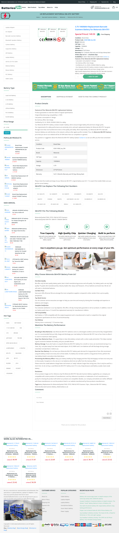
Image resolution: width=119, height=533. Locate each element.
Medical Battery (10, 66)
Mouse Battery (10, 70)
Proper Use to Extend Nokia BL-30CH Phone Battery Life (96, 510)
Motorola (62, 17)
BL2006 (8, 363)
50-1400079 (65, 194)
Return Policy (45, 499)
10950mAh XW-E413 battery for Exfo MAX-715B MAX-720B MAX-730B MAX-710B (19, 239)
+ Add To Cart (93, 77)
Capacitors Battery (11, 49)
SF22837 (18, 368)
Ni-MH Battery (10, 117)
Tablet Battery (65, 496)
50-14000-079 (77, 204)
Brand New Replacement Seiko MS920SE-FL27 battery (20, 168)
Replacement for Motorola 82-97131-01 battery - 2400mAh (69, 452)
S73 (7, 333)
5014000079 (77, 194)
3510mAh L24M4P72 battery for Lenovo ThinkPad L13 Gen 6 (18, 269)
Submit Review (106, 418)
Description (46, 97)
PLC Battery (9, 74)
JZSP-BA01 (9, 338)
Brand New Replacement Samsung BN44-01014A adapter (20, 186)
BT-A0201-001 (42, 204)
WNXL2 (66, 204)
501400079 (89, 194)
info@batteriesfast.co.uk (102, 8)
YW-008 (19, 338)
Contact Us (82, 137)
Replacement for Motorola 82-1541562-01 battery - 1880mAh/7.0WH (50, 452)
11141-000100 (10, 328)
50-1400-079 (40, 194)
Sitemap (44, 511)
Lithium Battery (10, 108)
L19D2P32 (22, 348)
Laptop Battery (10, 57)
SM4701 (40, 199)
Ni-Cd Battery (9, 112)
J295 (7, 358)
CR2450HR (9, 373)
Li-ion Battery (9, 100)
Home (24, 7)
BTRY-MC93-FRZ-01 (11, 343)
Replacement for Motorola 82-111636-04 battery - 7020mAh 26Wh (30, 452)
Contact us (106, 57)
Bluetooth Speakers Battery (13, 40)
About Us (50, 7)
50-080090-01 (88, 199)
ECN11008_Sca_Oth (90, 40)
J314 (17, 363)
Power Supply (65, 511)
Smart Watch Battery (67, 508)
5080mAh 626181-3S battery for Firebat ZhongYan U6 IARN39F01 (20, 220)
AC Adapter (9, 32)
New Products (32, 7)
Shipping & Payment (65, 97)
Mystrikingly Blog (22, 528)
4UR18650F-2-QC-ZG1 (73, 199)
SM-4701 (100, 194)
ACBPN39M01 (10, 348)
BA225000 (18, 353)
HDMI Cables (9, 78)
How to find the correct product (92, 97)
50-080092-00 (101, 199)
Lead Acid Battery (11, 95)
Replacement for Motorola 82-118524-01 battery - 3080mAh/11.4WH (12, 475)
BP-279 (8, 353)
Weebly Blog (11, 528)
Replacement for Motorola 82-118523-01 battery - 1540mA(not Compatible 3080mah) (107, 452)
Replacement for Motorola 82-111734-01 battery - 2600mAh (11, 452)
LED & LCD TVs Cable (12, 61)
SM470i (59, 199)
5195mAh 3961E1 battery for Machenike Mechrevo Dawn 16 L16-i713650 (20, 306)
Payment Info (45, 505)
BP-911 (16, 358)
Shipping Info (46, 502)
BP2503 (16, 333)
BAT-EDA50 (18, 323)
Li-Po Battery (9, 104)
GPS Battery (9, 53)
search (7, 133)
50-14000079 (53, 194)
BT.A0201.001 (55, 204)
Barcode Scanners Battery (49, 17)
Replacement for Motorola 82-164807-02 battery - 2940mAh (88, 452)
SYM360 (49, 199)
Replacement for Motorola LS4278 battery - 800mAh (31, 475)
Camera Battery (10, 44)
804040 (8, 368)
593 (21, 328)
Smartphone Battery (67, 505)
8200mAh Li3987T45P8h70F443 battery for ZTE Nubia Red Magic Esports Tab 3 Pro (24, 294)
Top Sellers (41, 7)
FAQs (56, 7)
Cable (7, 323)
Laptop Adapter (10, 27)
